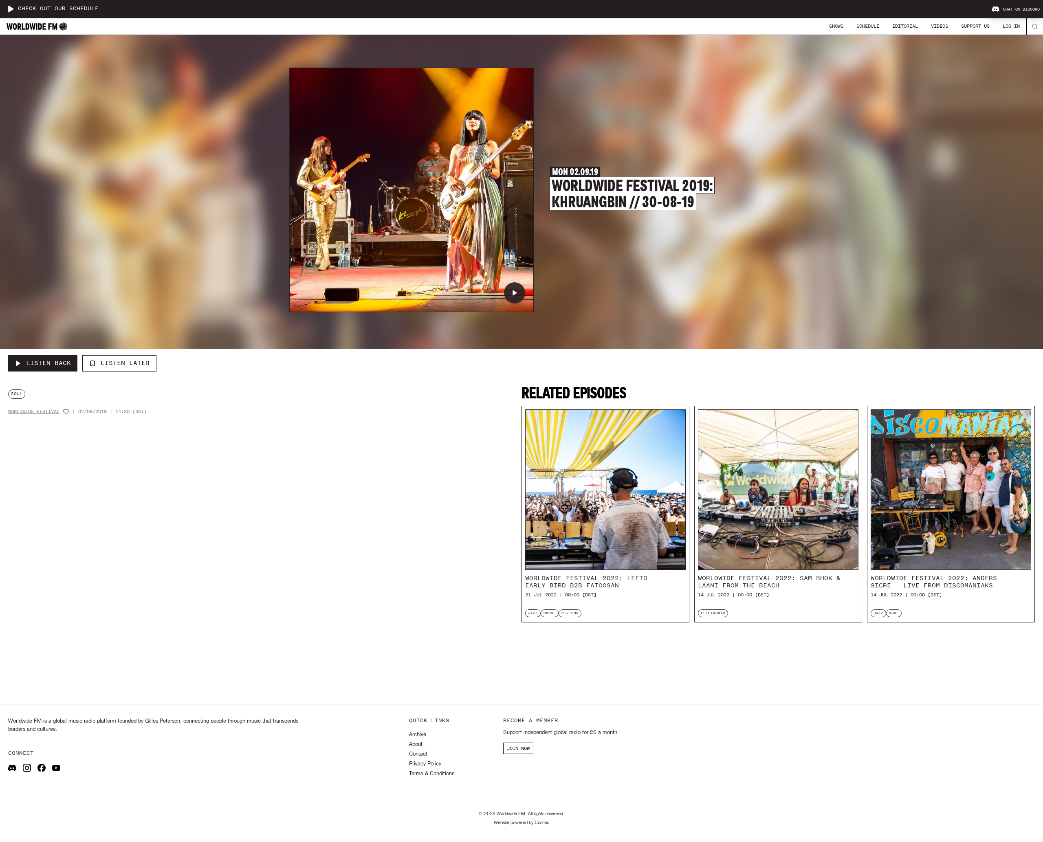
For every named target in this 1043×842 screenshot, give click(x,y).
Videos (939, 26)
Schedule (867, 26)
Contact (418, 754)
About (415, 744)
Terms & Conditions (431, 774)
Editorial (905, 26)
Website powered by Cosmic (521, 823)
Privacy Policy (425, 764)
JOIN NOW (518, 748)
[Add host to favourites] (66, 412)
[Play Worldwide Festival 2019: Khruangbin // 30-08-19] (514, 292)
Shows (836, 26)
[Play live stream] (11, 9)
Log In (1011, 26)
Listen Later (125, 363)
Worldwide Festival (33, 411)
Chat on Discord (1021, 9)
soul (16, 393)
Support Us (975, 26)
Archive (417, 734)
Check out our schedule (58, 9)
